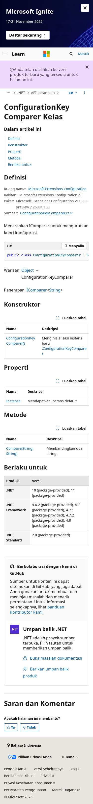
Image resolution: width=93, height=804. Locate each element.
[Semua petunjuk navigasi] (8, 93)
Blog (73, 768)
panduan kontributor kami (37, 609)
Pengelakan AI (16, 768)
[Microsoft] (46, 54)
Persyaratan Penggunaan (25, 789)
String (55, 290)
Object (27, 270)
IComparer (37, 290)
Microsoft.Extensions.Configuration (57, 188)
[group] (46, 255)
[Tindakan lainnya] (84, 93)
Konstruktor (18, 145)
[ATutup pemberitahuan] (85, 8)
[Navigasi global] (5, 53)
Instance (13, 401)
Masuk (83, 53)
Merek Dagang (64, 789)
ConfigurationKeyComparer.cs (44, 213)
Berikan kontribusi (19, 775)
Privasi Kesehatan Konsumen (28, 783)
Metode (14, 158)
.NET (21, 92)
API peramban (43, 92)
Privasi (45, 775)
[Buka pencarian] (71, 53)
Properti (14, 151)
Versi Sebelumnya (48, 768)
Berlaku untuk (19, 164)
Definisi (14, 138)
